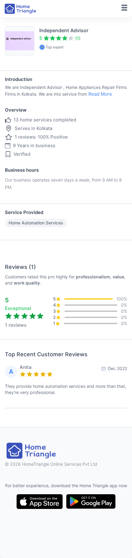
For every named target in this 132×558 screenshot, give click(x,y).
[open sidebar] (124, 8)
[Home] (21, 9)
